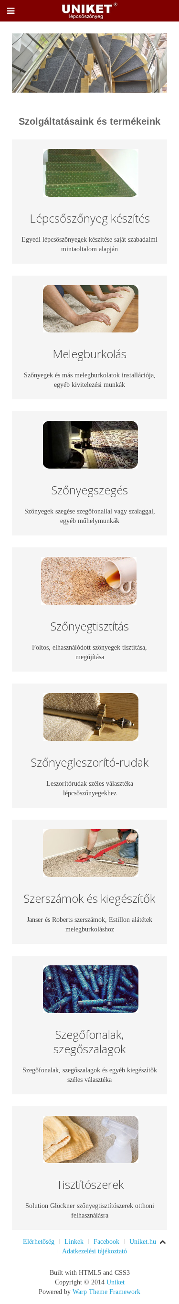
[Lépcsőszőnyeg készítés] (90, 172)
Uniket (115, 1282)
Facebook (106, 1241)
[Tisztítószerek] (90, 1138)
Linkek (74, 1241)
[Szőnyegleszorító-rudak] (90, 715)
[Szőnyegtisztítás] (89, 580)
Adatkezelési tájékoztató (94, 1251)
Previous (24, 63)
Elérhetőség (38, 1241)
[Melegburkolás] (90, 307)
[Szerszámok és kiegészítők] (90, 852)
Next (154, 63)
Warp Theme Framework (106, 1291)
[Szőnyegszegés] (90, 444)
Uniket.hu (142, 1241)
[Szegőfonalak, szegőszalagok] (90, 988)
